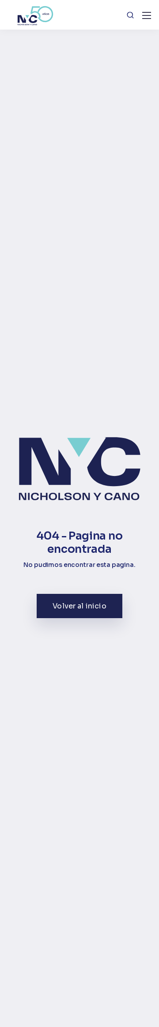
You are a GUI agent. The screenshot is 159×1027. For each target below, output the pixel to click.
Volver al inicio (79, 606)
